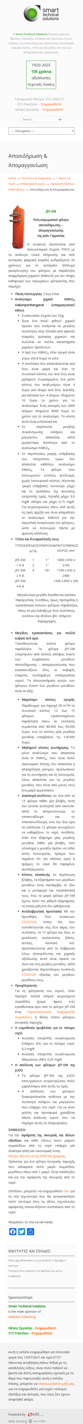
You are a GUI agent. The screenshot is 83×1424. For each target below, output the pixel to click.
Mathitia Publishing (21, 1317)
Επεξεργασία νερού (32, 184)
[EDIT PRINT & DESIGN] (35, 1414)
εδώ (66, 1191)
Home (12, 178)
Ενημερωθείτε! (51, 104)
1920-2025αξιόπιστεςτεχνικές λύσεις (41, 74)
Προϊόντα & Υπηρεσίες (36, 178)
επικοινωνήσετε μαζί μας (55, 1384)
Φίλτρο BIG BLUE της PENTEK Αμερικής (36, 1156)
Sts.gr (41, 13)
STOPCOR (29, 922)
